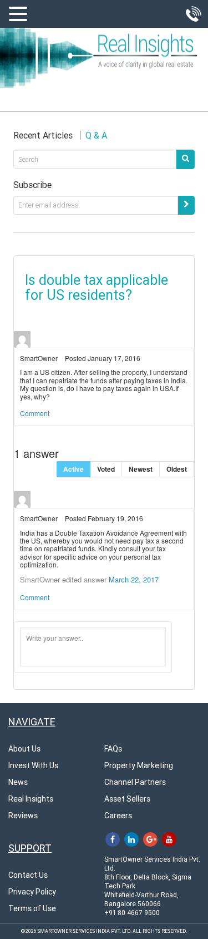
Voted (106, 469)
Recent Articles (43, 135)
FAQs (113, 748)
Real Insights (30, 798)
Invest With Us (33, 765)
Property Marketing (138, 765)
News (18, 782)
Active (73, 469)
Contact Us (28, 875)
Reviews (23, 815)
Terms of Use (32, 908)
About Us (24, 748)
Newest (141, 469)
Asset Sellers (127, 798)
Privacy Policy (32, 891)
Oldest (176, 469)
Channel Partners (135, 782)
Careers (118, 815)
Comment (34, 413)
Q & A (96, 135)
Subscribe (32, 185)
